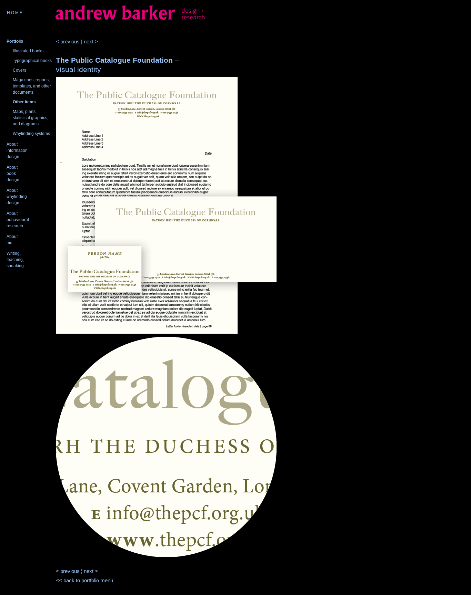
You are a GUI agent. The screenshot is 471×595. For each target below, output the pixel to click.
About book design (13, 173)
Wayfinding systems (31, 133)
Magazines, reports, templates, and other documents (32, 86)
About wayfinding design (17, 196)
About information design (17, 150)
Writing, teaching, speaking (15, 259)
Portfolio (15, 41)
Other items (24, 102)
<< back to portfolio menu (84, 580)
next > (91, 41)
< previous (68, 41)
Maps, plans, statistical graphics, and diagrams (30, 117)
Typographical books (32, 60)
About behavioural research (18, 219)
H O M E (14, 12)
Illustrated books (28, 51)
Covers (19, 70)
